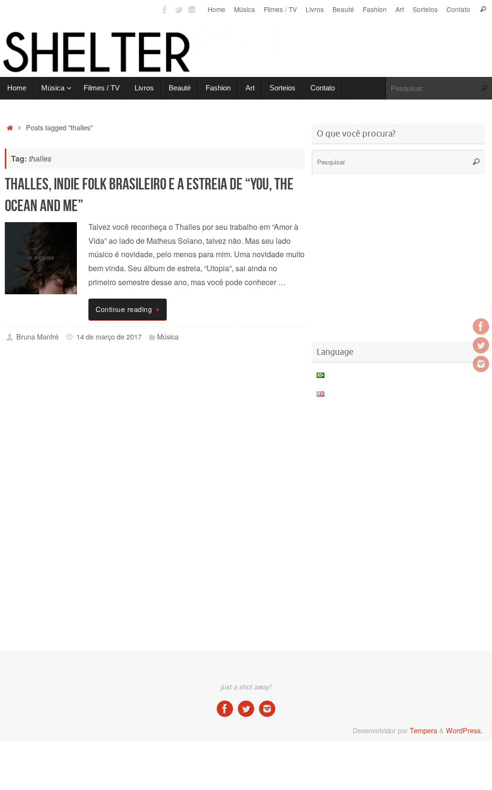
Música (244, 9)
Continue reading (124, 309)
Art (399, 9)
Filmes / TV (280, 9)
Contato (458, 9)
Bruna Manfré (37, 336)
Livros (315, 9)
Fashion (375, 9)
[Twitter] (178, 9)
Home (216, 9)
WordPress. (464, 730)
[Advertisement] (180, 389)
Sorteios (425, 9)
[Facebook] (165, 9)
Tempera (423, 730)
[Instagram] (191, 9)
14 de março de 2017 (109, 336)
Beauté (343, 9)
